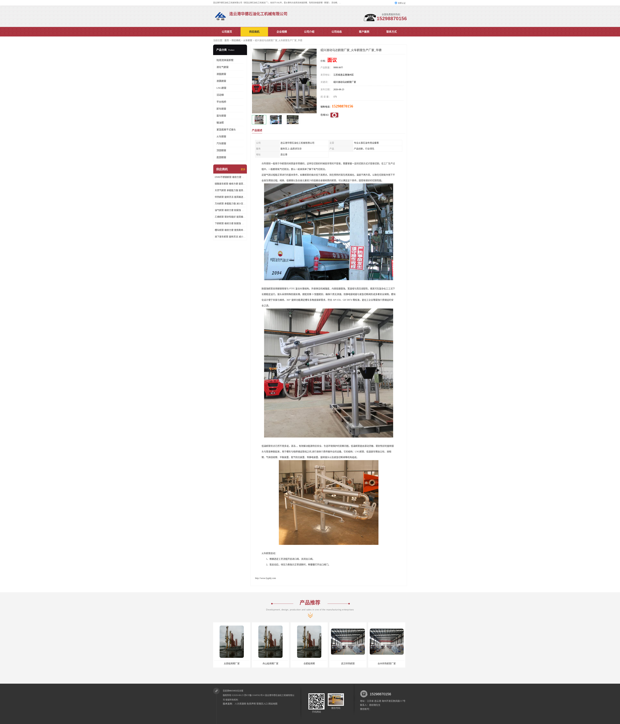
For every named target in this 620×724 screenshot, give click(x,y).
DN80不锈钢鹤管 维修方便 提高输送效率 (230, 177)
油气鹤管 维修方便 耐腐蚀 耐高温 (230, 210)
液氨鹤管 (221, 74)
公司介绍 (309, 31)
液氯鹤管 (221, 81)
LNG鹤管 (221, 88)
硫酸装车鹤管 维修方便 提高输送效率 (230, 184)
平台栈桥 (221, 102)
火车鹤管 (247, 40)
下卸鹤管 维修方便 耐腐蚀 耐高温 (230, 223)
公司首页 (227, 31)
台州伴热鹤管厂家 (327, 663)
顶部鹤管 (221, 150)
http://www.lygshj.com (265, 578)
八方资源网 (240, 704)
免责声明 (251, 704)
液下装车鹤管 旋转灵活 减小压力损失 (230, 236)
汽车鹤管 (221, 143)
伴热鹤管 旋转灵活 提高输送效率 (230, 197)
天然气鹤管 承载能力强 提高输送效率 (230, 190)
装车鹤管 (221, 115)
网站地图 (272, 704)
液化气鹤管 (223, 67)
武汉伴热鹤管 (288, 663)
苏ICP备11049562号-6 (254, 695)
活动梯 (220, 95)
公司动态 (336, 31)
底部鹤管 (221, 157)
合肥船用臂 (250, 663)
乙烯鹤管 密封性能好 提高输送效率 (230, 217)
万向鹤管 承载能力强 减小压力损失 (230, 203)
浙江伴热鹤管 (366, 663)
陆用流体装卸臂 (225, 60)
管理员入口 (262, 704)
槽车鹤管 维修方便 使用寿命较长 (230, 230)
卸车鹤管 (221, 108)
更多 (243, 169)
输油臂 (220, 122)
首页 (226, 40)
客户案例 (364, 31)
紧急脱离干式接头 (226, 129)
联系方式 (391, 31)
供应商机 (254, 31)
